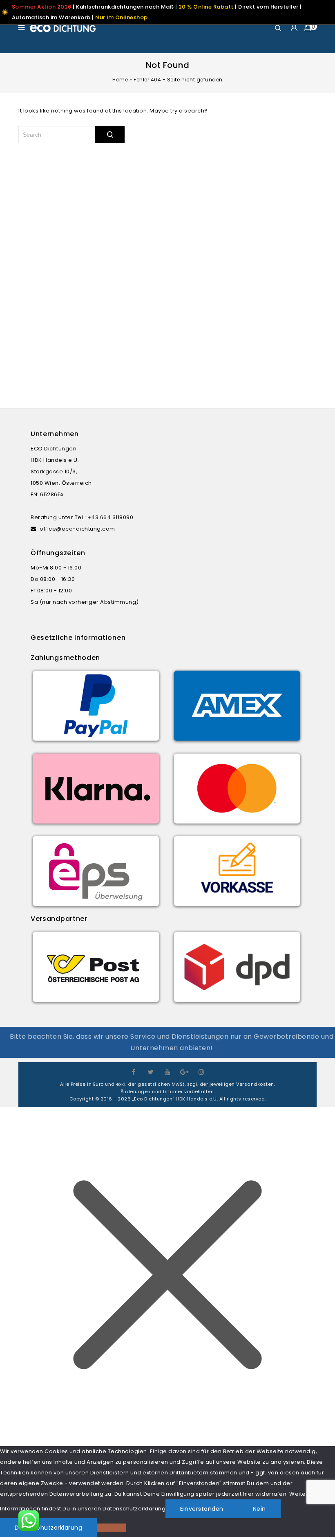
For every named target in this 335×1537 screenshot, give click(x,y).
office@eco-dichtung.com (77, 529)
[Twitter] (150, 1071)
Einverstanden (201, 1509)
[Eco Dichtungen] (63, 28)
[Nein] (111, 1527)
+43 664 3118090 (110, 517)
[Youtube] (167, 1071)
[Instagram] (201, 1071)
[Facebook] (133, 1071)
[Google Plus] (184, 1071)
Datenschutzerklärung (48, 1527)
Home (120, 79)
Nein (259, 1509)
